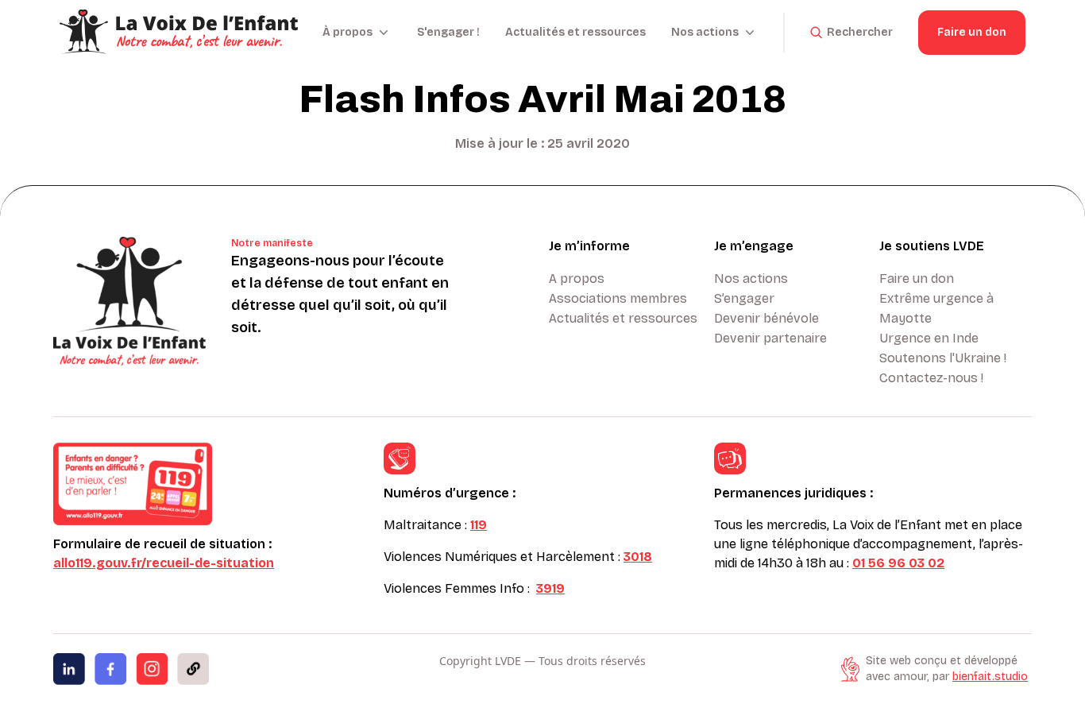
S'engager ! (448, 32)
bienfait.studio (990, 676)
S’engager (744, 298)
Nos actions (751, 278)
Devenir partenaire (770, 338)
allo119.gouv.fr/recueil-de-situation (163, 563)
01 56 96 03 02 (898, 563)
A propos (576, 278)
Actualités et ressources (575, 32)
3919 (550, 588)
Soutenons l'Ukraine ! (942, 358)
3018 (638, 556)
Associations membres (618, 298)
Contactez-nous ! (931, 377)
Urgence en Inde (929, 338)
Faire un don (971, 32)
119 (478, 524)
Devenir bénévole (766, 318)
